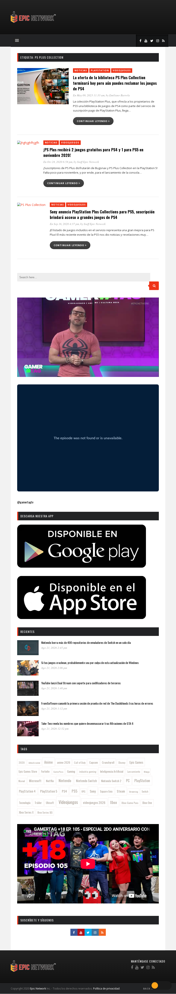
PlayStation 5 (48, 791)
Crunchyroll (108, 762)
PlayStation (100, 70)
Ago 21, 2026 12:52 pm (54, 729)
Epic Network (38, 988)
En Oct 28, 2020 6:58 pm (57, 162)
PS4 (64, 791)
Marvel (21, 781)
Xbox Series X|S (45, 812)
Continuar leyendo (92, 121)
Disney (121, 762)
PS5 (74, 791)
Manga (146, 771)
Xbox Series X (26, 812)
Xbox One (147, 803)
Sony (93, 791)
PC (128, 780)
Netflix (50, 780)
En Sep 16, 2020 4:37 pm (64, 224)
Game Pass (58, 771)
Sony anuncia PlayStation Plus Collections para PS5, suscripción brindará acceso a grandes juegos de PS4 (102, 214)
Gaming (71, 771)
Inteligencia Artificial (111, 771)
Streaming (133, 791)
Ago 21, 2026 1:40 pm (54, 688)
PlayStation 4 (27, 791)
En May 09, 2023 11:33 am (89, 95)
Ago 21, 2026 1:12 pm (54, 708)
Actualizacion (34, 762)
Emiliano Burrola (119, 95)
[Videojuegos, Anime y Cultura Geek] (33, 23)
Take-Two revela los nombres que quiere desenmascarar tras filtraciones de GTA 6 (87, 723)
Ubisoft (50, 803)
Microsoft (35, 780)
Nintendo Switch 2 (111, 780)
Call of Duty (79, 762)
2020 (22, 762)
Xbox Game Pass (129, 803)
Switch (145, 791)
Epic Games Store (28, 771)
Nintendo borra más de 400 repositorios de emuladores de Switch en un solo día (86, 642)
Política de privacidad (106, 988)
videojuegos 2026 (94, 802)
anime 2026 (63, 762)
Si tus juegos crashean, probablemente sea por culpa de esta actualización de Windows (90, 662)
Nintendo (65, 780)
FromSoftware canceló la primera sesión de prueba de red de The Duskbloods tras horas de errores (97, 703)
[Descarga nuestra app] (81, 566)
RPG (83, 791)
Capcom (93, 762)
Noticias (80, 70)
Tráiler (38, 803)
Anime (48, 762)
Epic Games (136, 762)
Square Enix (106, 791)
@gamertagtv (25, 502)
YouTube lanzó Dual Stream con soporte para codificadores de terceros (81, 683)
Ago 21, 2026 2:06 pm (54, 668)
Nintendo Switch (86, 780)
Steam (121, 791)
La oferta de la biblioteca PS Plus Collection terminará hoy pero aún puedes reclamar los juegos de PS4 (115, 83)
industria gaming (87, 771)
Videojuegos (122, 70)
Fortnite (45, 771)
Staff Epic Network (88, 162)
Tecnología (24, 803)
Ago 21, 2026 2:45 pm (54, 648)
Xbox (113, 802)
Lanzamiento (133, 771)
